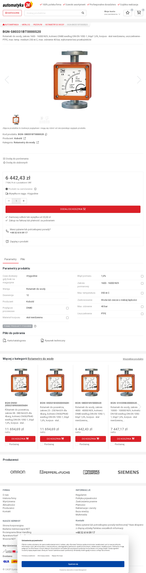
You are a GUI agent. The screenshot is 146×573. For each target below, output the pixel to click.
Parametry (10, 259)
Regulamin (81, 495)
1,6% (103, 276)
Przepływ (37, 25)
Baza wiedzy (82, 511)
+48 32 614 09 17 (18, 232)
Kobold (18, 138)
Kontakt (7, 511)
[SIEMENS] (128, 472)
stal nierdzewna (34, 317)
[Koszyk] (139, 13)
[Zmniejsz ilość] (9, 201)
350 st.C (105, 292)
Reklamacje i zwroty (86, 508)
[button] (139, 80)
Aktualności (9, 505)
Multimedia (81, 514)
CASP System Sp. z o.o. (17, 569)
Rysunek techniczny (54, 340)
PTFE (103, 313)
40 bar (104, 306)
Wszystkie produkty (133, 359)
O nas (6, 495)
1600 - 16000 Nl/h (110, 283)
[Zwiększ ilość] (23, 201)
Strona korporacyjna (13, 525)
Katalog (26, 25)
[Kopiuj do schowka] (45, 134)
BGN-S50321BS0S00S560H (54, 403)
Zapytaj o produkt (19, 241)
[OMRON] (17, 472)
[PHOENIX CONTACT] (91, 472)
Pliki (22, 259)
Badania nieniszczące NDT (16, 529)
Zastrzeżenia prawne (86, 501)
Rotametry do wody (54, 25)
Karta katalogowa (16, 340)
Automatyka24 (12, 25)
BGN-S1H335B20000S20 (124, 403)
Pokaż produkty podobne (18, 326)
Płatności (80, 505)
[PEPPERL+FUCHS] (55, 472)
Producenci (8, 508)
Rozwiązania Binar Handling (17, 532)
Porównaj (14, 444)
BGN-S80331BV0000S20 (88, 403)
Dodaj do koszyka (71, 209)
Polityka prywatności (86, 498)
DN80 (29, 307)
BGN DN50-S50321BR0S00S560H (16, 404)
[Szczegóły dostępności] (35, 189)
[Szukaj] (83, 13)
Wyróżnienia (9, 501)
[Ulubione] (127, 13)
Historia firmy (9, 498)
